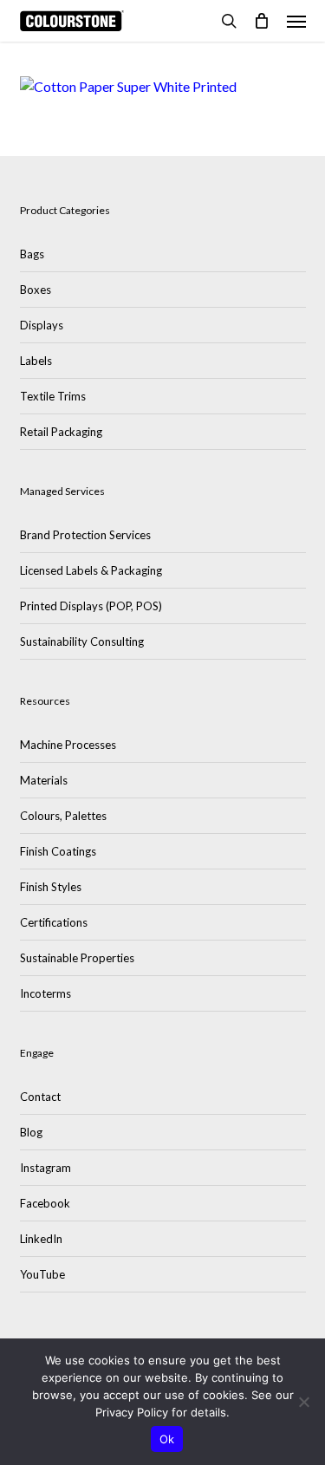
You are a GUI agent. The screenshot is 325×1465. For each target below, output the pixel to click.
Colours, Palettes (63, 816)
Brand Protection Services (85, 535)
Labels (36, 361)
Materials (44, 780)
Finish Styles (50, 887)
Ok (167, 1439)
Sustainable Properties (77, 958)
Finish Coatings (58, 851)
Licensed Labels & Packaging (91, 570)
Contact (40, 1097)
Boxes (35, 289)
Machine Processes (68, 745)
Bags (32, 254)
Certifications (54, 922)
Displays (41, 325)
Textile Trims (53, 396)
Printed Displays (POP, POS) (91, 606)
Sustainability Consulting (82, 641)
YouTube (42, 1274)
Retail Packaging (61, 432)
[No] (303, 1401)
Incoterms (45, 993)
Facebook (45, 1203)
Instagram (45, 1168)
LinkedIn (41, 1239)
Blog (31, 1132)
